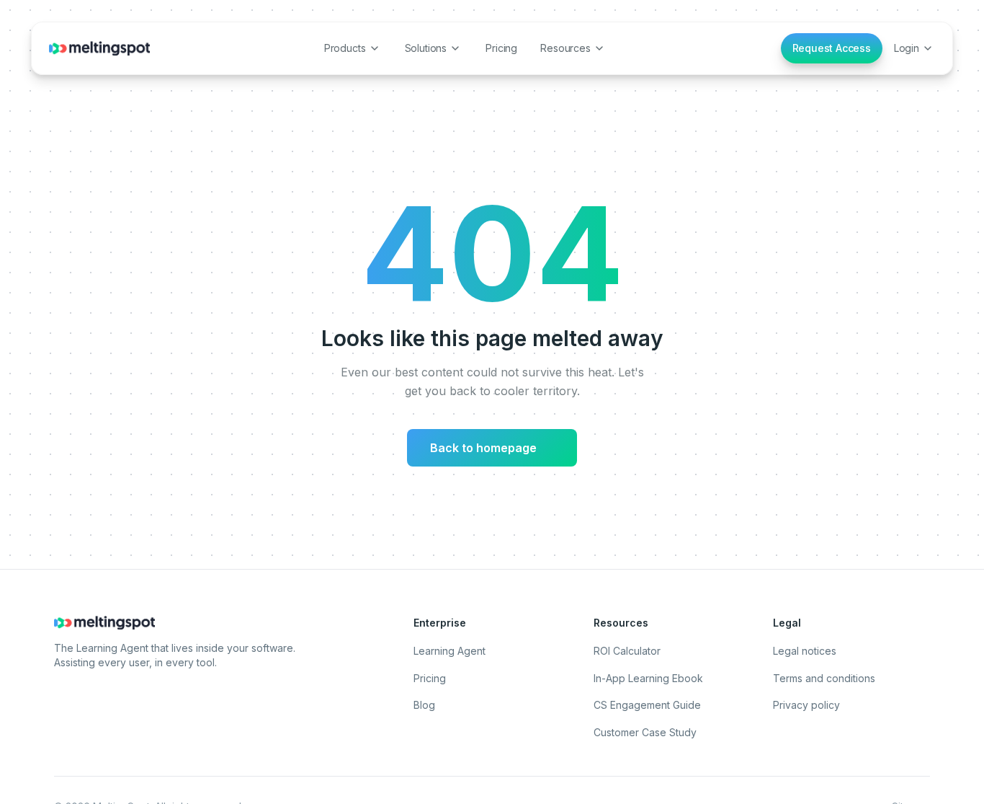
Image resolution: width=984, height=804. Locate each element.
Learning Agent (449, 651)
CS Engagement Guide (647, 705)
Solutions (426, 48)
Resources (565, 48)
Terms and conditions (824, 678)
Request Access (831, 48)
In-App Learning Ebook (648, 678)
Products (345, 48)
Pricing (501, 48)
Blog (424, 705)
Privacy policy (806, 705)
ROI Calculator (627, 651)
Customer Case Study (645, 732)
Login (906, 48)
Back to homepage (489, 448)
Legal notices (804, 651)
